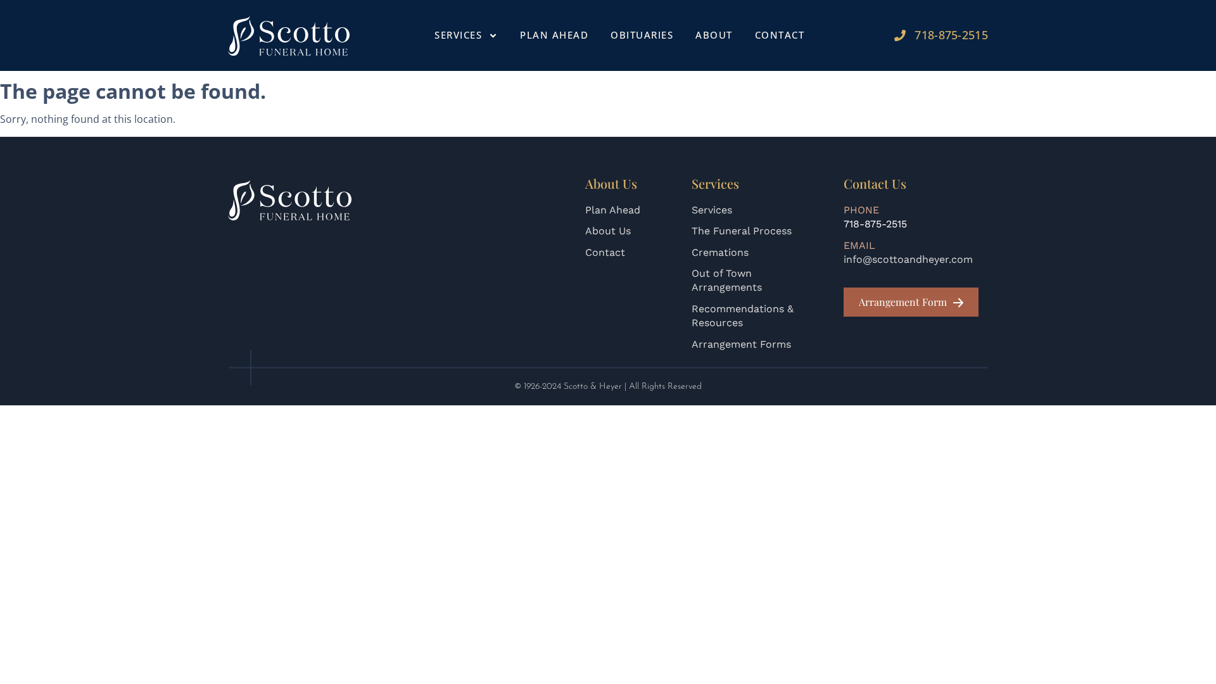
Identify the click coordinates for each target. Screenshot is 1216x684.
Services (712, 210)
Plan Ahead (554, 34)
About (714, 34)
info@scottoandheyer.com (908, 259)
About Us (608, 231)
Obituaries (642, 34)
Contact (780, 34)
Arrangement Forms (741, 344)
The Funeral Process (742, 231)
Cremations (720, 252)
